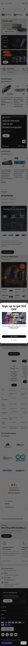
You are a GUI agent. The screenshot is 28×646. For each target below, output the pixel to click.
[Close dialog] (26, 304)
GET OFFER (14, 336)
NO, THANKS (14, 340)
